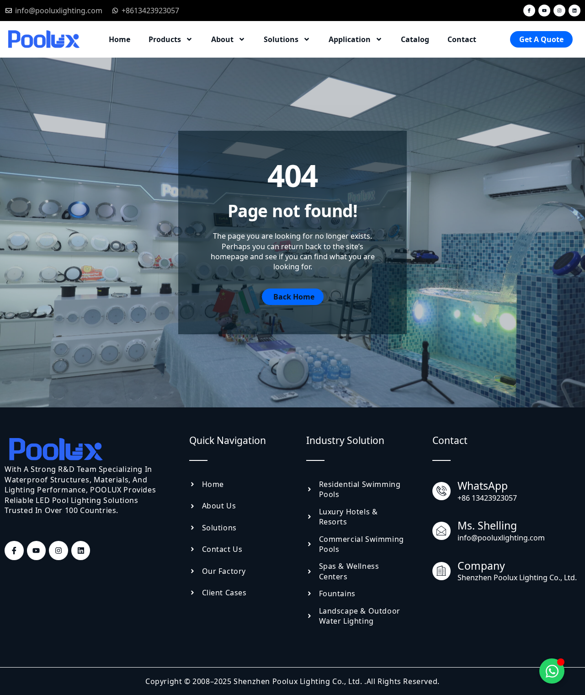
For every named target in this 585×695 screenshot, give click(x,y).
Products (165, 39)
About (222, 39)
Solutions (281, 39)
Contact (461, 39)
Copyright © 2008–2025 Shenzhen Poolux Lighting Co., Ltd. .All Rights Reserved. (292, 681)
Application (350, 39)
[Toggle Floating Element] (551, 671)
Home (119, 39)
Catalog (415, 39)
